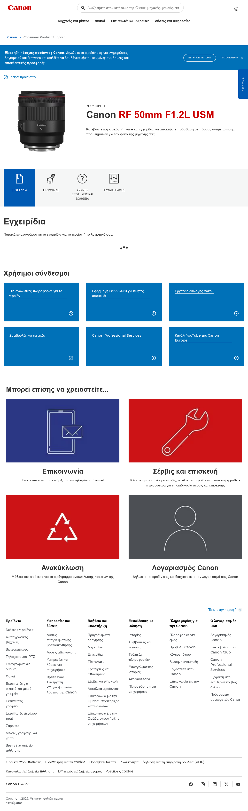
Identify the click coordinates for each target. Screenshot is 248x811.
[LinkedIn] (215, 784)
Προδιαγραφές (114, 190)
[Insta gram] (203, 784)
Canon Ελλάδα (18, 784)
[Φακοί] (107, 21)
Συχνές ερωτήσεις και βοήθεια (82, 194)
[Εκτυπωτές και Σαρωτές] (151, 21)
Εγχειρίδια (19, 190)
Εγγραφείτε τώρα (199, 57)
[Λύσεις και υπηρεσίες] (192, 21)
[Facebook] (191, 784)
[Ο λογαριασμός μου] (236, 9)
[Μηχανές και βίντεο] (91, 21)
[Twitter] (226, 784)
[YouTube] (238, 784)
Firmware (51, 190)
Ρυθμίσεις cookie (119, 771)
